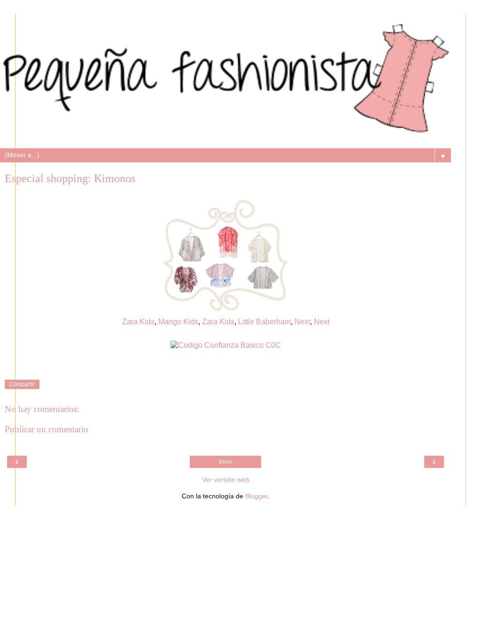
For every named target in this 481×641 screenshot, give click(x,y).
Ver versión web (225, 479)
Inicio (226, 461)
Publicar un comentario (46, 429)
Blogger (256, 496)
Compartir (22, 384)
